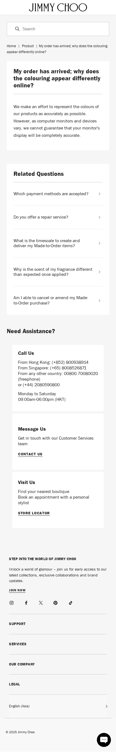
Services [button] (17, 644)
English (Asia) (19, 706)
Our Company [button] (22, 664)
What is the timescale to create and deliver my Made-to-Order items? (47, 243)
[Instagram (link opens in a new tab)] (12, 602)
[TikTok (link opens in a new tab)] (70, 602)
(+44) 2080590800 (41, 385)
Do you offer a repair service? (41, 217)
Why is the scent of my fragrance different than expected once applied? (53, 272)
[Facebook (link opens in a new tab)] (26, 602)
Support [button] (17, 623)
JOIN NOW (17, 590)
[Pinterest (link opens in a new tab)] (56, 602)
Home (11, 46)
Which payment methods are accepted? (51, 193)
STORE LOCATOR (34, 512)
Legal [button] (14, 684)
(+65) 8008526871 (68, 368)
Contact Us (30, 453)
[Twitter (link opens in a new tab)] (41, 602)
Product (28, 46)
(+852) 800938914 (70, 362)
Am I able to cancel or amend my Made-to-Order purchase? (51, 300)
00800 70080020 (81, 373)
